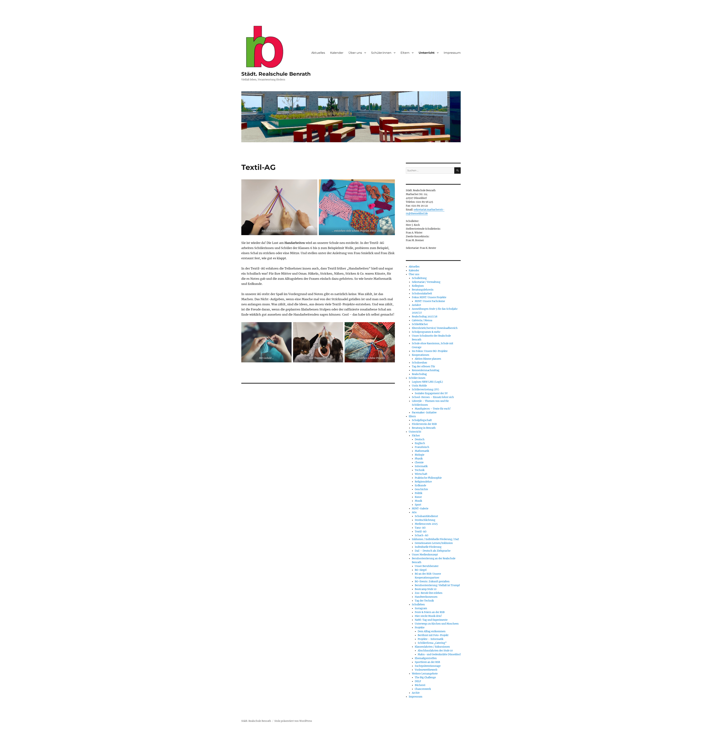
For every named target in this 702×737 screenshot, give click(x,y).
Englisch (420, 443)
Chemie (419, 462)
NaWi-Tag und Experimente (431, 619)
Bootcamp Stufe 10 (425, 589)
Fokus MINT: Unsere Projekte (429, 297)
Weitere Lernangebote (425, 673)
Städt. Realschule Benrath (276, 74)
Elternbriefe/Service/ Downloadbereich (435, 328)
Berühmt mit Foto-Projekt (433, 635)
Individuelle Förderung (428, 546)
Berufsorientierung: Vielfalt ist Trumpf (437, 585)
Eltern (405, 52)
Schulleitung (419, 278)
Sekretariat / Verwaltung (426, 282)
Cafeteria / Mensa (422, 320)
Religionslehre (423, 481)
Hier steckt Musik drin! (428, 616)
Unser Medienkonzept (425, 554)
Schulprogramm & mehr (426, 331)
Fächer (416, 435)
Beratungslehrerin (422, 289)
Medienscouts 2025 (426, 523)
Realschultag (419, 374)
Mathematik (422, 451)
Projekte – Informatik (430, 639)
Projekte (419, 627)
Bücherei (420, 685)
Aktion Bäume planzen (428, 358)
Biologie (419, 454)
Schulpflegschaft (422, 420)
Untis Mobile (419, 385)
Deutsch (419, 439)
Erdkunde (420, 485)
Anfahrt (416, 305)
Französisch (422, 447)
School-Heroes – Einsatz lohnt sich (433, 397)
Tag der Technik (424, 600)
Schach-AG (421, 535)
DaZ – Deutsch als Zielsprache (432, 550)
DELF (418, 681)
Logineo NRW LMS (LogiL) (427, 381)
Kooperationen (420, 355)
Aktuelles (318, 52)
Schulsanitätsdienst (426, 516)
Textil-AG (421, 531)
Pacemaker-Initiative (424, 412)
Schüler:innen (381, 52)
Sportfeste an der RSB (427, 662)
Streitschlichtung (425, 520)
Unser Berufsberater (427, 566)
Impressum (452, 52)
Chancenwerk (423, 689)
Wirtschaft (421, 474)
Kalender (336, 52)
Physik (419, 458)
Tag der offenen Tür (423, 366)
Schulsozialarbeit (422, 293)
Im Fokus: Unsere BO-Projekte (430, 351)
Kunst (418, 497)
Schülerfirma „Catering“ (432, 642)
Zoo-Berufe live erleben (428, 593)
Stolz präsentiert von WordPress (293, 721)
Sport (418, 504)
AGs (414, 512)
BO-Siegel (421, 570)
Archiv (416, 692)
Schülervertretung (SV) (425, 389)
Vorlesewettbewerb (426, 669)
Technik (419, 470)
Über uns (355, 52)
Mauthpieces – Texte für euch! (433, 408)
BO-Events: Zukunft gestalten (432, 581)
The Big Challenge (425, 677)
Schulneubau (419, 362)
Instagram (421, 608)
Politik (418, 493)
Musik (418, 500)
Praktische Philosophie (428, 477)
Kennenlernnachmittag (425, 370)
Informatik (421, 466)
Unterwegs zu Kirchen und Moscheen (437, 623)
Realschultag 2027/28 (424, 316)
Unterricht (427, 52)
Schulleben (418, 604)
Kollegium (418, 285)
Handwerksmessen (426, 596)
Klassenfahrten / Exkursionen (432, 646)
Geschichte (421, 489)
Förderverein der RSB (424, 424)
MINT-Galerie (420, 508)
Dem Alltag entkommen (432, 631)
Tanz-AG (420, 527)
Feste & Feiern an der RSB (430, 612)
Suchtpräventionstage (428, 666)
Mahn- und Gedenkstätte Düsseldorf (439, 654)
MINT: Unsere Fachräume (430, 301)
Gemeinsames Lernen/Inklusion (434, 543)
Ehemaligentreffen (426, 658)
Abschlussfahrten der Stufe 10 (435, 650)
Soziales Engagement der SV (431, 393)
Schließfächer (420, 324)
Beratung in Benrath (424, 427)
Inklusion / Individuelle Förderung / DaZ (435, 539)
